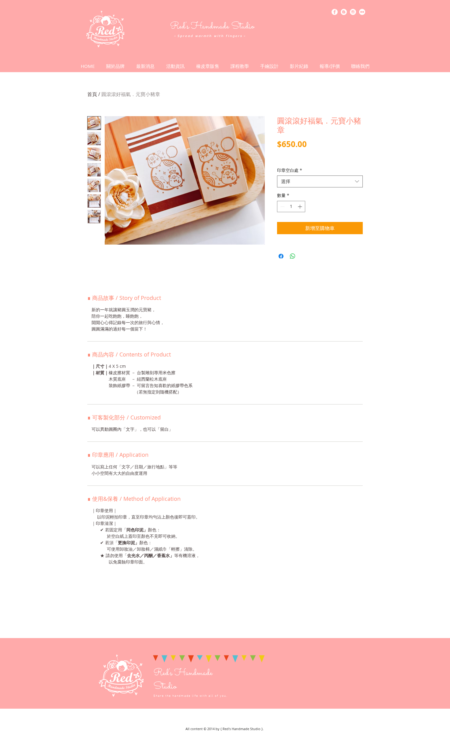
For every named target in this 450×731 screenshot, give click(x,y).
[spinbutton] (291, 206)
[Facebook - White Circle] (335, 12)
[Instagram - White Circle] (353, 12)
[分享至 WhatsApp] (292, 256)
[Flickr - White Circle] (362, 12)
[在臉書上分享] (281, 256)
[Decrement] (282, 206)
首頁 (92, 94)
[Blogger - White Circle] (344, 12)
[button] (175, 66)
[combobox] (320, 181)
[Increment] (300, 206)
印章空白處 (289, 170)
